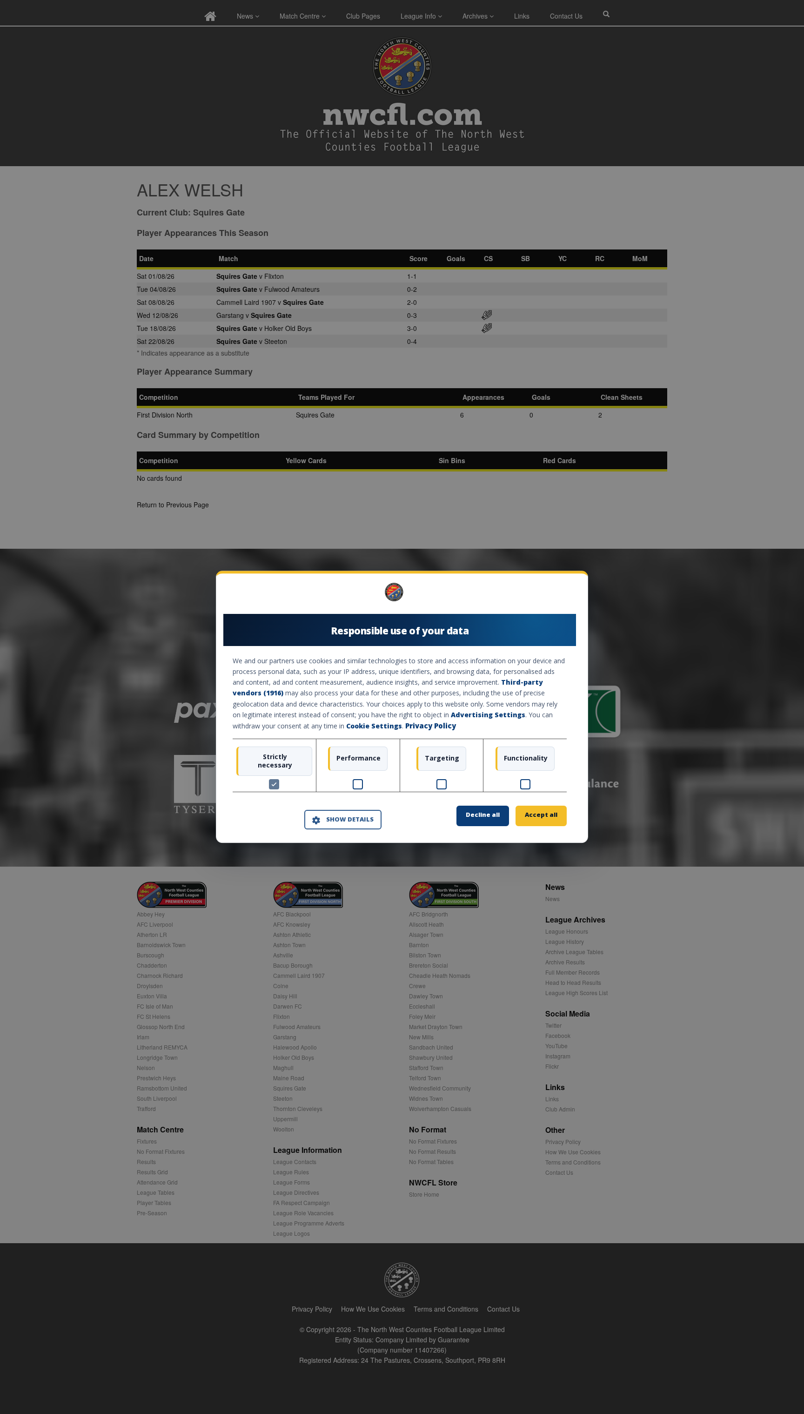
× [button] (563, 595)
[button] (343, 819)
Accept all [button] (541, 815)
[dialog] (402, 707)
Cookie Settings (374, 725)
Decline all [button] (483, 815)
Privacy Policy (430, 725)
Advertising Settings (488, 714)
